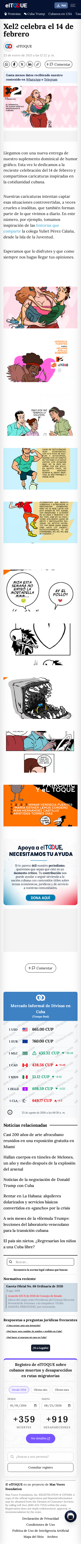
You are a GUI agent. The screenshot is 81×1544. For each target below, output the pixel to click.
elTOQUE (24, 46)
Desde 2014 (19, 1389)
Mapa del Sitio (34, 1537)
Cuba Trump (36, 14)
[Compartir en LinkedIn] (30, 64)
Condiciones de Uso (40, 1525)
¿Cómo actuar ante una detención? (23, 1325)
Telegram (50, 79)
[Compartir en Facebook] (14, 64)
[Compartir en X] (22, 64)
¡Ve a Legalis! (40, 1347)
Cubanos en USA (60, 14)
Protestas (14, 14)
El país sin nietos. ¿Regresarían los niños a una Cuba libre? (39, 1243)
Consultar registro (40, 1467)
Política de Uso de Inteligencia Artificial (40, 1531)
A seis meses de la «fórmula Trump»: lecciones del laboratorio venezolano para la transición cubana (36, 1224)
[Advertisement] (40, 136)
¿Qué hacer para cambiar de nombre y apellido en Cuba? (34, 1331)
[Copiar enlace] (38, 64)
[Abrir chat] (71, 1516)
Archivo (52, 1537)
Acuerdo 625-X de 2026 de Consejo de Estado (35, 1296)
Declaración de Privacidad (40, 1518)
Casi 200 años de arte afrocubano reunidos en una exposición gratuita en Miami (38, 1140)
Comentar (58, 64)
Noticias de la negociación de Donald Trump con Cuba (36, 1182)
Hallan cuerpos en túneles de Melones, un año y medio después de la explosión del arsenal (39, 1163)
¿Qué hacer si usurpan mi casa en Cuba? (26, 1337)
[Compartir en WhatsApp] (6, 64)
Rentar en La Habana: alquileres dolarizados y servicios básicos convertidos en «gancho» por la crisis (36, 1201)
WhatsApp (33, 79)
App (63, 5)
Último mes (62, 1389)
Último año (40, 1389)
